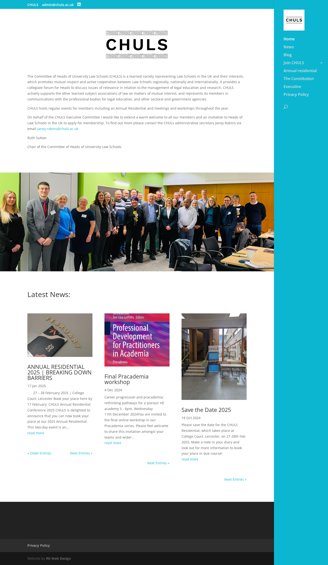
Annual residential (300, 71)
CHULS (32, 5)
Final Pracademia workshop (126, 379)
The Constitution (299, 79)
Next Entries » (81, 453)
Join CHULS (294, 63)
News (289, 47)
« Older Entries (39, 453)
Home (289, 39)
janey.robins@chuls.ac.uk (57, 128)
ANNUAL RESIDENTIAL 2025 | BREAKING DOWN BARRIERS (59, 372)
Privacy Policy (296, 95)
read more (35, 433)
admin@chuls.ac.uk (58, 5)
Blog (288, 55)
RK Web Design (58, 558)
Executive (292, 87)
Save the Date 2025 (206, 410)
